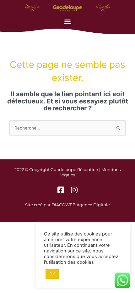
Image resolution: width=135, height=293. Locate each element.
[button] (67, 21)
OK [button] (52, 273)
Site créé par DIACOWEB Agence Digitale (67, 204)
